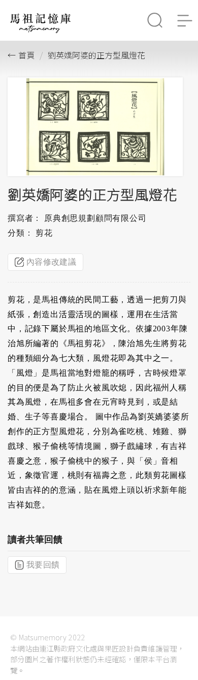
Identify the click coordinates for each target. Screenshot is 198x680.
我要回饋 (42, 564)
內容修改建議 (51, 262)
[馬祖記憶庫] (40, 30)
